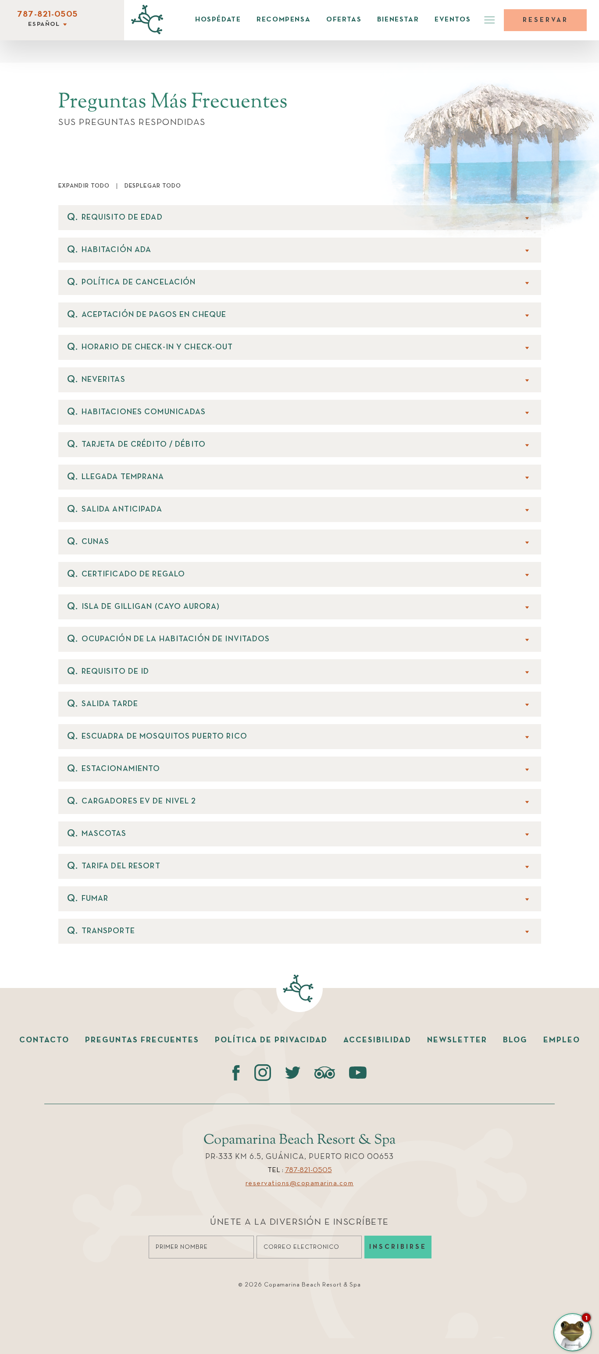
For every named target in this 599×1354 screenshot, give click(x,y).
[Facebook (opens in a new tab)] (236, 1072)
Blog (515, 1040)
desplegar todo (153, 186)
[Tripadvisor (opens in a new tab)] (324, 1072)
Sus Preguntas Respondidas (132, 122)
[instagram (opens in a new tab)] (262, 1072)
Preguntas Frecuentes (142, 1040)
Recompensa (283, 19)
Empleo (561, 1040)
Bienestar (398, 19)
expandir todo (84, 186)
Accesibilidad (377, 1040)
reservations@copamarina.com (300, 1183)
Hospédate (218, 19)
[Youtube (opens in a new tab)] (358, 1072)
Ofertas (343, 19)
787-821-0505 (47, 14)
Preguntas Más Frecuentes (172, 102)
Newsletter (457, 1040)
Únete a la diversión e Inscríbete (299, 1222)
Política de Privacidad (271, 1040)
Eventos (453, 19)
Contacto (44, 1040)
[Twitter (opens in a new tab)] (292, 1072)
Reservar (545, 20)
